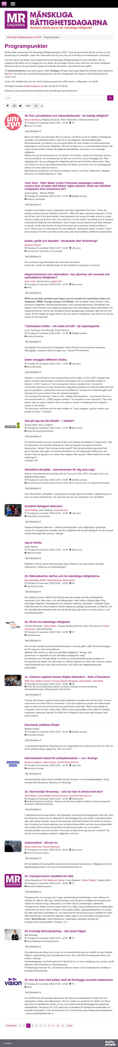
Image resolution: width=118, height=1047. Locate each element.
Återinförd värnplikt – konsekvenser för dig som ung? (60, 469)
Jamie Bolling (31, 510)
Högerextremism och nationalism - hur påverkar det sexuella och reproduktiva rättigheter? (67, 276)
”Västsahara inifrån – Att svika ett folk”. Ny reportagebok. (62, 326)
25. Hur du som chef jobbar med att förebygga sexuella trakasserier (69, 979)
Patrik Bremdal (54, 580)
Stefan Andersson (33, 846)
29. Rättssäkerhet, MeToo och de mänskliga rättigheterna (62, 576)
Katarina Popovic (33, 245)
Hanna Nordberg (33, 119)
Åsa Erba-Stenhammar (80, 795)
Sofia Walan (30, 795)
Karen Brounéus (60, 795)
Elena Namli (69, 580)
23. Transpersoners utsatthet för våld (49, 876)
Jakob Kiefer (85, 681)
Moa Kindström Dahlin (35, 580)
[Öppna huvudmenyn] (13, 4)
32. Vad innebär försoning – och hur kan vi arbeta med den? (64, 791)
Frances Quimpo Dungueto (64, 681)
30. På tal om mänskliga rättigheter (47, 621)
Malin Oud (30, 681)
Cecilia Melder (44, 795)
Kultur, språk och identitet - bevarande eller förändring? (61, 240)
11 (63, 1026)
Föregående (11, 1026)
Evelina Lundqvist (33, 762)
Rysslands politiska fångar (42, 724)
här (9, 74)
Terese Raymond (51, 846)
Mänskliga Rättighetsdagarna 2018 (24, 37)
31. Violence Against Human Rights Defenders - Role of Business (67, 676)
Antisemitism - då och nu (41, 842)
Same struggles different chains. (46, 359)
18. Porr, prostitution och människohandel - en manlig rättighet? (67, 115)
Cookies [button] (8, 1043)
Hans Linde (30, 281)
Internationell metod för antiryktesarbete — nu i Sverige (61, 758)
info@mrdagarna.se (33, 86)
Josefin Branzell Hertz (67, 762)
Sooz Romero (61, 510)
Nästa (69, 1026)
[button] (28, 105)
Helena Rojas (49, 762)
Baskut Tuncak (43, 681)
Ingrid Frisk (56, 281)
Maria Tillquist (89, 880)
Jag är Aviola (33, 542)
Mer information (32, 131)
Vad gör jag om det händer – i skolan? (49, 420)
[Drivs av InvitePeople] (102, 1044)
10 (58, 1026)
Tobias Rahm (49, 626)
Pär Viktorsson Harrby (53, 880)
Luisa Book (97, 681)
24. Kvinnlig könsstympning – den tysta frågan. (56, 931)
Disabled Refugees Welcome (43, 506)
